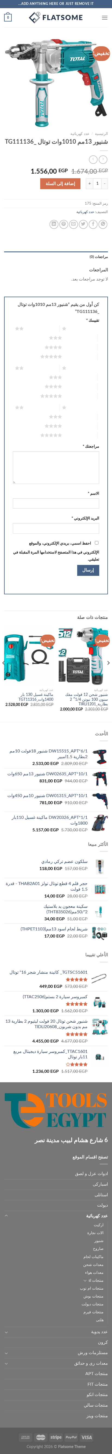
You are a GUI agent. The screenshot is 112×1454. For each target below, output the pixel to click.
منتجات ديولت (93, 1304)
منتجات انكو (97, 1394)
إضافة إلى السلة (60, 184)
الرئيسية (101, 134)
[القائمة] (104, 17)
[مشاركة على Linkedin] (53, 224)
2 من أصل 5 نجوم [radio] (41, 328)
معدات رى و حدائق (91, 1363)
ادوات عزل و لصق (91, 1174)
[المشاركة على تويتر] (83, 224)
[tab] (56, 256)
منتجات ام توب (92, 1288)
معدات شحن (93, 1265)
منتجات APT (96, 1374)
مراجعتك (91, 446)
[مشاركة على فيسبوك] (93, 224)
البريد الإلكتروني (85, 518)
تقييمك (92, 320)
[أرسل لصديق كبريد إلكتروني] (73, 224)
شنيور (99, 1241)
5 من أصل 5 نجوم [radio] (80, 356)
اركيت (99, 1225)
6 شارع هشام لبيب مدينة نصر (71, 1140)
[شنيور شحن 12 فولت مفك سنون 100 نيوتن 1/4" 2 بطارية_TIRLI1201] (83, 655)
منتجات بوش (93, 1296)
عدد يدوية (99, 1332)
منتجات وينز (97, 1416)
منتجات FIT (98, 1384)
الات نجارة (95, 1233)
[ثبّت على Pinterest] (63, 224)
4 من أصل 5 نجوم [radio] (80, 347)
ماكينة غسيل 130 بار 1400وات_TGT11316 (35, 697)
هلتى (100, 1320)
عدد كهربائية (79, 134)
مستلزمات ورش (93, 1353)
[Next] (4, 674)
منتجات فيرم (93, 1312)
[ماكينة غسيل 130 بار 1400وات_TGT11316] (28, 655)
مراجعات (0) (99, 257)
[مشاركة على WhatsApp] (102, 224)
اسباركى (100, 1184)
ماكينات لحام (93, 1257)
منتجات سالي (96, 1405)
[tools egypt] (56, 17)
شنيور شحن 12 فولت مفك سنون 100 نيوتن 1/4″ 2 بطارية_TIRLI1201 (86, 699)
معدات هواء (94, 1273)
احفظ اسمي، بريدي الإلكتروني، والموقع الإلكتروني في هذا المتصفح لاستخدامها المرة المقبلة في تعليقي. (56, 551)
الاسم (93, 493)
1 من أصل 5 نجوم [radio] (84, 328)
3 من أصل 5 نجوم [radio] (80, 338)
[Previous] (108, 674)
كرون (103, 1342)
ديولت (102, 1205)
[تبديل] (6, 1216)
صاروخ (98, 1249)
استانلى (101, 1195)
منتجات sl (96, 1280)
